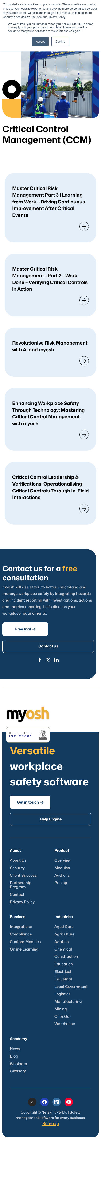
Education (63, 964)
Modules (62, 868)
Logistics (62, 994)
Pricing (60, 883)
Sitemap (50, 1124)
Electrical (62, 972)
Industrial (63, 979)
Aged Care (64, 927)
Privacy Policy (22, 902)
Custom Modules (25, 942)
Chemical (63, 949)
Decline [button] (60, 41)
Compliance (21, 934)
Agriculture (64, 934)
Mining (60, 1009)
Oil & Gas (63, 1017)
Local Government (71, 987)
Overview (62, 860)
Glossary (18, 1071)
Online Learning (24, 949)
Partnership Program (20, 885)
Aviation (61, 942)
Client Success (23, 875)
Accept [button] (40, 41)
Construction (66, 957)
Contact (17, 894)
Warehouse (64, 1024)
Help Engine (51, 819)
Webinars (18, 1064)
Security (17, 868)
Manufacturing (68, 1001)
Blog (14, 1056)
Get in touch (30, 802)
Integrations (21, 927)
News (15, 1049)
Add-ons (62, 875)
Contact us (48, 646)
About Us (18, 860)
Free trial (25, 629)
